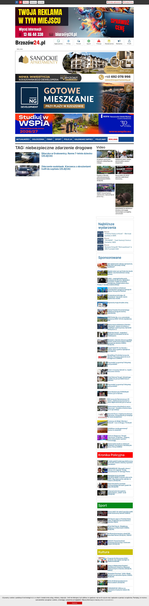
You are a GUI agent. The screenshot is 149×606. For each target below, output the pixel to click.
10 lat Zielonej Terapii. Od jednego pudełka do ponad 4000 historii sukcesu (119, 378)
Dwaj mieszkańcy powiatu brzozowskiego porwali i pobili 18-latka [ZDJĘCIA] (119, 485)
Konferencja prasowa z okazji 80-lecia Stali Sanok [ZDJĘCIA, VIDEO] (119, 534)
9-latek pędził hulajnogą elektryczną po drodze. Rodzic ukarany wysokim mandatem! (120, 462)
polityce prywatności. (107, 600)
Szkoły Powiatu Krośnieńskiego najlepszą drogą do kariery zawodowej (118, 311)
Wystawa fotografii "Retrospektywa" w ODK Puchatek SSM (118, 247)
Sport (89, 44)
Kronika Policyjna (111, 455)
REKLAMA (113, 139)
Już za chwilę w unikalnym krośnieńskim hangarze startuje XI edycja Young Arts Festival (119, 289)
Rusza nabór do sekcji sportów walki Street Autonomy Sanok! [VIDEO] (120, 512)
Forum (78, 44)
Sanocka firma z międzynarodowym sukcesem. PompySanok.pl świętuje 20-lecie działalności (119, 415)
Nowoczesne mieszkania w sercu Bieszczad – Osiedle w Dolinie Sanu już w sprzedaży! (119, 408)
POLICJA (68, 139)
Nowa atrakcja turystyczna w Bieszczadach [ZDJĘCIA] (117, 581)
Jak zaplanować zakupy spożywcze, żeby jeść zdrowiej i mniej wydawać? (120, 265)
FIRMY (50, 139)
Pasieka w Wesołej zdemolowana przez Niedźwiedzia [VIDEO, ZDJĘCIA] (103, 177)
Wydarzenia (109, 44)
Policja (98, 44)
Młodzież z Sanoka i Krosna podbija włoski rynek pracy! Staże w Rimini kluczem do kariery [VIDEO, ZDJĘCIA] (119, 342)
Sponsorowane (109, 258)
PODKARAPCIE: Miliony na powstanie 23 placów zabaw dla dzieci (118, 589)
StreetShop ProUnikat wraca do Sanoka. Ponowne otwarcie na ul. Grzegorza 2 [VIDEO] (118, 356)
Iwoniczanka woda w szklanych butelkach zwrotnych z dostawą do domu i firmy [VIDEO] (119, 445)
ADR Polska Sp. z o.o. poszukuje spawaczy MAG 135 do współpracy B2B (119, 318)
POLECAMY (100, 139)
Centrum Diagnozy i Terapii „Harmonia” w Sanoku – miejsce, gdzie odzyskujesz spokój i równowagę (118, 438)
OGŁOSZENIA (38, 139)
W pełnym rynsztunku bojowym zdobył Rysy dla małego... (104, 161)
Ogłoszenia (58, 44)
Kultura (103, 552)
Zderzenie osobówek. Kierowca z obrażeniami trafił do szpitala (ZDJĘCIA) (66, 167)
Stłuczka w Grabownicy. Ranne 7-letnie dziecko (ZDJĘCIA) (66, 154)
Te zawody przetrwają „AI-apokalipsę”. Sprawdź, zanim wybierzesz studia (117, 296)
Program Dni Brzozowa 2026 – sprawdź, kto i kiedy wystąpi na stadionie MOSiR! (118, 559)
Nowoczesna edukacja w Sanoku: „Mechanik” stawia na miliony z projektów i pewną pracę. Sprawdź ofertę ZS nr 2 (119, 327)
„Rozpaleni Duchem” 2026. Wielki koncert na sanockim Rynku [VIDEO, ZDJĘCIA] (119, 575)
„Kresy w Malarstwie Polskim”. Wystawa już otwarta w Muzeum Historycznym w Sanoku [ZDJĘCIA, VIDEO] (119, 568)
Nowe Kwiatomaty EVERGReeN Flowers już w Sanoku (118, 392)
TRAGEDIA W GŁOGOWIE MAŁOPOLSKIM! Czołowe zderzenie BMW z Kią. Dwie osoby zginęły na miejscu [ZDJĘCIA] (119, 478)
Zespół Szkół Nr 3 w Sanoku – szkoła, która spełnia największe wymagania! (118, 349)
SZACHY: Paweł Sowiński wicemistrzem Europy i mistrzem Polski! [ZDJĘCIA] (118, 542)
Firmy (68, 44)
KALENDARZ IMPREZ (84, 139)
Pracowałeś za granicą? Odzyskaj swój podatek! (119, 363)
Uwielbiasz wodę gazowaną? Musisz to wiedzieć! (117, 429)
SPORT (58, 139)
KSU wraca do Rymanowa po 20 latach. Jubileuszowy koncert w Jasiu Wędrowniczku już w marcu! (119, 400)
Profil (129, 44)
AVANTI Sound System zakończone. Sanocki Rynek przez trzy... (105, 194)
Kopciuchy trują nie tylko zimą (117, 302)
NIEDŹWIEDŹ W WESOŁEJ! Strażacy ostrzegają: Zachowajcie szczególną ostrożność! (123, 211)
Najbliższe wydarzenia (107, 226)
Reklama (33, 2)
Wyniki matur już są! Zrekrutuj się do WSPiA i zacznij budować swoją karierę (120, 272)
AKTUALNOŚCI (22, 139)
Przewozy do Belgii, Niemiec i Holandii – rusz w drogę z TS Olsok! (119, 421)
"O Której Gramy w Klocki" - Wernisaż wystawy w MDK (118, 234)
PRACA (25, 2)
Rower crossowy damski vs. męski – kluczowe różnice (119, 370)
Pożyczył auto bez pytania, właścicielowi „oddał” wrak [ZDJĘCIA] (116, 492)
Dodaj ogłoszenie (114, 2)
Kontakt (41, 2)
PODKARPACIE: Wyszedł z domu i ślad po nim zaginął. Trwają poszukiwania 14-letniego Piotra (118, 470)
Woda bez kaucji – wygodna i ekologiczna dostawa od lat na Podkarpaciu (117, 334)
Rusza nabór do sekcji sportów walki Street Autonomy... (122, 177)
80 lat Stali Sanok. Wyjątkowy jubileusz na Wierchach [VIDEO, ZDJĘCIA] (118, 527)
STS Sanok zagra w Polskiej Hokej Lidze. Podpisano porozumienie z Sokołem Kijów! (119, 520)
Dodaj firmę (128, 2)
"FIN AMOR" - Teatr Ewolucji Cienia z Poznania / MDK (118, 240)
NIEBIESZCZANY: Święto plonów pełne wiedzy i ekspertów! (123, 161)
